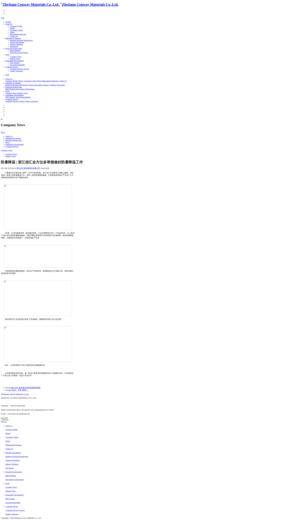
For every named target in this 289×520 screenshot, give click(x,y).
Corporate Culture (16, 30)
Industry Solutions (16, 44)
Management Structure (18, 34)
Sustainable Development (14, 61)
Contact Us (14, 36)
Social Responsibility (17, 65)
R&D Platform (15, 51)
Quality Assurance (16, 71)
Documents (14, 46)
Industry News (15, 59)
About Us (8, 24)
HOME (8, 22)
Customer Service (11, 67)
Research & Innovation (13, 49)
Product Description (17, 42)
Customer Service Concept (19, 69)
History (12, 28)
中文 (3, 18)
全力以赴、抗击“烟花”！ (19, 390)
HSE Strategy (15, 63)
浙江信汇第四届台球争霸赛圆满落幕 (26, 388)
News (7, 55)
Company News (16, 57)
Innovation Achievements (19, 53)
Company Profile (16, 26)
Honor (12, 32)
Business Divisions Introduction (21, 40)
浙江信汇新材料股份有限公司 (28, 168)
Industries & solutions (13, 38)
